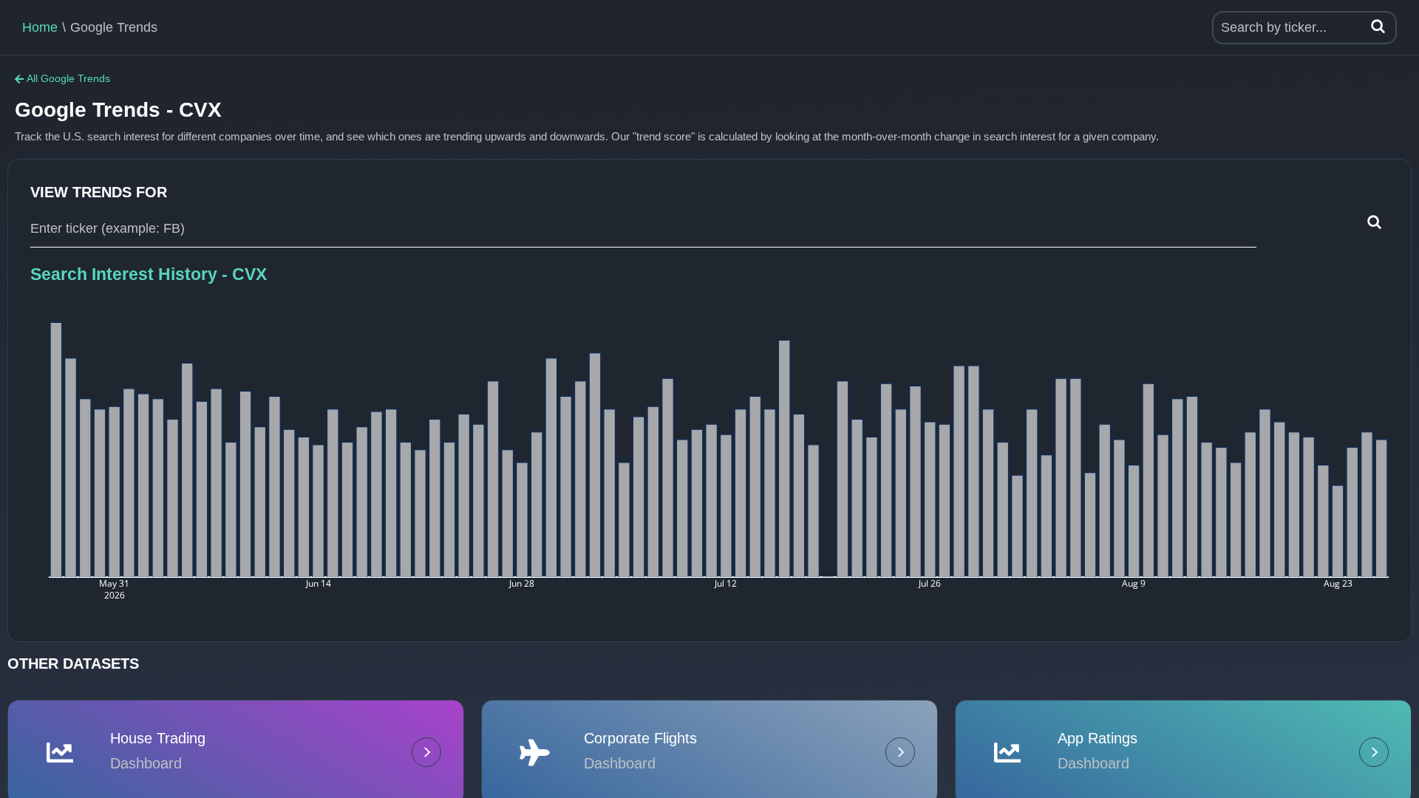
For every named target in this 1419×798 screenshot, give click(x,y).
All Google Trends (68, 78)
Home (40, 27)
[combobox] (643, 229)
